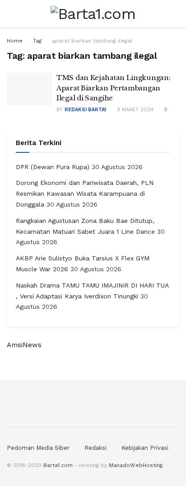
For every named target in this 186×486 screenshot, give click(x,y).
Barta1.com (58, 465)
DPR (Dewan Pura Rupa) (52, 166)
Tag (37, 41)
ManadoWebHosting (136, 465)
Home (15, 41)
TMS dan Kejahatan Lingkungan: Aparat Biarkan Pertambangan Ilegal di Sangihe (113, 87)
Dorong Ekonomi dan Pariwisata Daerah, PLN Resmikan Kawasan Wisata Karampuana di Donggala (84, 193)
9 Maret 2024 (134, 110)
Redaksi (95, 447)
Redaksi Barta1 (85, 110)
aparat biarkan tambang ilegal (92, 41)
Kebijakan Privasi (144, 447)
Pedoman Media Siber (38, 447)
